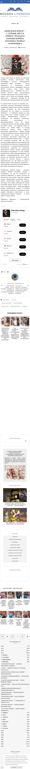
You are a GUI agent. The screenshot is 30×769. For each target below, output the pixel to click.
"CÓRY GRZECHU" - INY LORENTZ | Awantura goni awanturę (15, 523)
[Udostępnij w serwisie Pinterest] (8, 272)
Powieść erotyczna (15, 306)
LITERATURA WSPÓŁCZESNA (15, 550)
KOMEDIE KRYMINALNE (15, 539)
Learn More (14, 767)
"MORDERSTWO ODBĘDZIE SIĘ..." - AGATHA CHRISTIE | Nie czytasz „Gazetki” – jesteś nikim (15, 504)
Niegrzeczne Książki (6, 303)
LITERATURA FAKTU (15, 544)
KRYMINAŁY (15, 542)
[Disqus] (15, 364)
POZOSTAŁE (15, 561)
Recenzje (24, 306)
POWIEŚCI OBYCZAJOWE (15, 555)
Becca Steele (6, 299)
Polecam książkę (18, 303)
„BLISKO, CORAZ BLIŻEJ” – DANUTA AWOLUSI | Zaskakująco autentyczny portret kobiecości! (15, 453)
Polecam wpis (5, 306)
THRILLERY (15, 558)
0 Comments (23, 47)
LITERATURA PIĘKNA (15, 547)
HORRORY (15, 536)
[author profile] (15, 277)
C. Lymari (14, 299)
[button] (15, 23)
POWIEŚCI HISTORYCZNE (15, 553)
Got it (20, 767)
